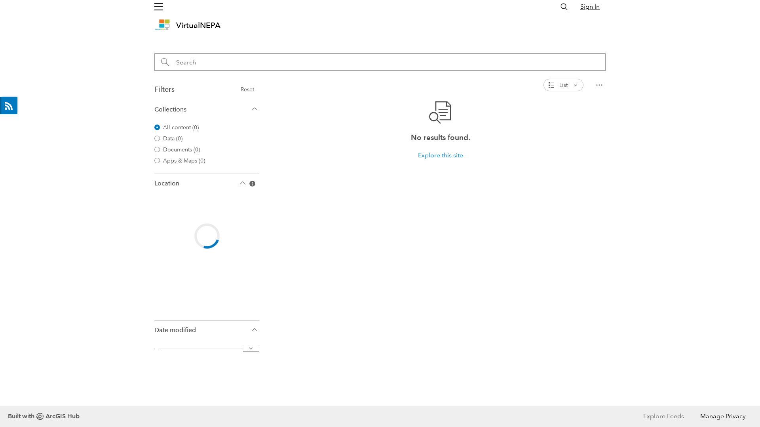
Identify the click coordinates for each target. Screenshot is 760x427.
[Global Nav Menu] (159, 6)
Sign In (590, 6)
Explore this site (440, 155)
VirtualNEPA (198, 25)
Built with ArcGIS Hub (44, 416)
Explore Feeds (8, 105)
